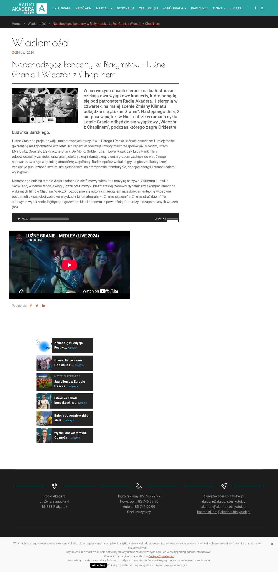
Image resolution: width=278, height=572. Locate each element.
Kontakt (236, 8)
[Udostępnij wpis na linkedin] (43, 305)
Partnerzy (199, 8)
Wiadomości (148, 8)
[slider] (173, 218)
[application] (95, 217)
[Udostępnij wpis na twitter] (36, 305)
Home (16, 24)
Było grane (62, 8)
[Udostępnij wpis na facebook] (30, 305)
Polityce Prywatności (161, 556)
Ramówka (83, 8)
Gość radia (125, 8)
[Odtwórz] (19, 218)
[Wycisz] (164, 218)
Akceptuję (98, 565)
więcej (71, 347)
